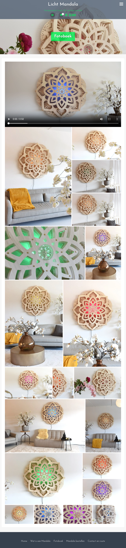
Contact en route (96, 541)
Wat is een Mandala (40, 541)
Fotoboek (58, 541)
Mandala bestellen (75, 541)
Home (24, 541)
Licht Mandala (63, 4)
